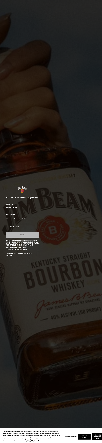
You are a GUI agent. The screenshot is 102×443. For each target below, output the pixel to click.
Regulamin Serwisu (15, 247)
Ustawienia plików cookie (71, 436)
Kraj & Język (10, 204)
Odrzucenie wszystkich (84, 436)
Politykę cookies (22, 249)
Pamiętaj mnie (14, 227)
